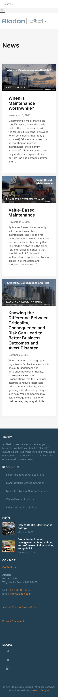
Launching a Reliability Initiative (24, 302)
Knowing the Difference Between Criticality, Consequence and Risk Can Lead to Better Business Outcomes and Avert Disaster (29, 330)
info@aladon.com (20, 593)
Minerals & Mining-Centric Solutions (27, 491)
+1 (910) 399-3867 (19, 589)
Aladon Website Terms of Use (19, 607)
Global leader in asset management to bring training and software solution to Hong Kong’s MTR (36, 544)
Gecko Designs (41, 690)
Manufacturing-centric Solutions (25, 482)
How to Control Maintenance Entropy (35, 526)
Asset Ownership (15, 87)
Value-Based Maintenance (22, 213)
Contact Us (9, 567)
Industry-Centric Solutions (21, 507)
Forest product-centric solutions (25, 474)
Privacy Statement (13, 621)
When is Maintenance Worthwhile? (22, 103)
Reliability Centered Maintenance (25, 199)
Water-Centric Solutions (20, 499)
